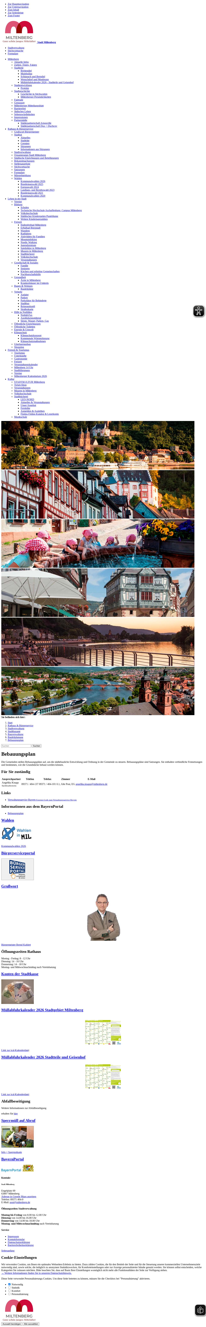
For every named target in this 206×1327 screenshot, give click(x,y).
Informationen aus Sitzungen (35, 149)
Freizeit (18, 222)
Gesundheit (20, 277)
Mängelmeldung (22, 175)
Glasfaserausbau (22, 344)
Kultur (11, 379)
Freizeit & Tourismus (18, 350)
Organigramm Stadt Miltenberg (30, 155)
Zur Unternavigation (18, 6)
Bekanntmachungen (24, 161)
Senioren (25, 268)
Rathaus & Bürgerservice (20, 129)
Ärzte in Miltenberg (31, 280)
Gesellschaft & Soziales (26, 262)
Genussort (19, 102)
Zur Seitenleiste (15, 12)
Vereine (18, 201)
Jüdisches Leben (22, 111)
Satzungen (19, 169)
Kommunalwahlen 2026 (33, 181)
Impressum (13, 1236)
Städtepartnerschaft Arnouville (36, 123)
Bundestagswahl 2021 (32, 193)
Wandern (25, 230)
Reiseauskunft (28, 306)
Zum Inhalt (13, 9)
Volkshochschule (29, 213)
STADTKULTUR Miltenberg (29, 382)
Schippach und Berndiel (33, 76)
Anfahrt (24, 294)
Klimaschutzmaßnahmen (33, 341)
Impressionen (21, 117)
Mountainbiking (29, 239)
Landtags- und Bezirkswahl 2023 (37, 190)
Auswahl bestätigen (12, 1324)
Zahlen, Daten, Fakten (25, 65)
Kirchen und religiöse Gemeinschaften (40, 271)
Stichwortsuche (15, 50)
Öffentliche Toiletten (24, 326)
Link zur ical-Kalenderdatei (15, 1094)
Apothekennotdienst (31, 318)
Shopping (19, 347)
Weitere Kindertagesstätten (34, 219)
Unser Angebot (28, 405)
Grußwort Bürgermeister (26, 131)
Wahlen (18, 178)
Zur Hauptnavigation (18, 4)
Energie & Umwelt (23, 329)
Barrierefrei (20, 108)
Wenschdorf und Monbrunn (35, 79)
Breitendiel (26, 70)
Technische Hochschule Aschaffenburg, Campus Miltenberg (51, 210)
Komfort (16, 1291)
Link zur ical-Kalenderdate (14, 1050)
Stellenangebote (22, 163)
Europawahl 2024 (30, 187)
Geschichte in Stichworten (34, 94)
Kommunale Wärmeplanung (35, 338)
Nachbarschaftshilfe (31, 274)
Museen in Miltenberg (32, 251)
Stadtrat (18, 134)
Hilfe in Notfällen (23, 312)
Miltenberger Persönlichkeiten (36, 97)
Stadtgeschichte (22, 91)
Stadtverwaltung (16, 47)
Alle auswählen (31, 1324)
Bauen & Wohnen (23, 286)
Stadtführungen (22, 370)
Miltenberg (13, 59)
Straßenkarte (27, 309)
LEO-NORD (27, 399)
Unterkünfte (20, 355)
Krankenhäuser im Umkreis (35, 283)
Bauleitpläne (27, 289)
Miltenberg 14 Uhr (23, 367)
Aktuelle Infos (21, 62)
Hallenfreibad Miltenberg (33, 225)
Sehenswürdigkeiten (24, 114)
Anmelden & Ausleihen (33, 411)
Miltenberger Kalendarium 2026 (30, 376)
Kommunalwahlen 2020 (33, 195)
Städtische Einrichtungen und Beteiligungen (36, 158)
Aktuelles (25, 137)
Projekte (25, 88)
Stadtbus (25, 303)
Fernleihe (25, 408)
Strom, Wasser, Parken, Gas (35, 321)
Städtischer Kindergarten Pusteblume (39, 216)
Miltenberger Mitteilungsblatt (29, 105)
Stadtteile (18, 67)
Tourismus (19, 353)
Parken (24, 297)
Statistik (16, 1287)
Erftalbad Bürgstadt (30, 227)
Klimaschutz (20, 332)
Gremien (25, 143)
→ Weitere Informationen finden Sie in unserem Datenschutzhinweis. (36, 1273)
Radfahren (26, 233)
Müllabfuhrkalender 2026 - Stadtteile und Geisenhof (47, 82)
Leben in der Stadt (17, 198)
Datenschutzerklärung (19, 1242)
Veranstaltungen (29, 259)
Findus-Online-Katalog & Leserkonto (40, 414)
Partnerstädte (20, 120)
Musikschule (20, 417)
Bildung (18, 204)
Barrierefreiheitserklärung (21, 1245)
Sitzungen (26, 146)
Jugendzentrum (28, 245)
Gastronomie (20, 358)
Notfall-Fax (26, 315)
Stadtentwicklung (23, 85)
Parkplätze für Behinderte (34, 300)
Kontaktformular (16, 1239)
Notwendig (17, 1284)
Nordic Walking (29, 242)
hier (16, 1113)
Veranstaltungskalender (26, 364)
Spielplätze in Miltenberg (33, 248)
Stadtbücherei (27, 254)
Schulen (25, 207)
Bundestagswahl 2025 (32, 184)
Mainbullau (26, 73)
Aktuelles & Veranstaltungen (35, 402)
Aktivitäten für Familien (33, 236)
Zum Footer (14, 15)
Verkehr (18, 291)
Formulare (13, 53)
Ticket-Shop (20, 385)
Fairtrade (18, 99)
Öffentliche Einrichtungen (27, 323)
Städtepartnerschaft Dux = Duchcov (39, 126)
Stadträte (25, 140)
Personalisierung (20, 1294)
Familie (24, 265)
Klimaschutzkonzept (31, 335)
